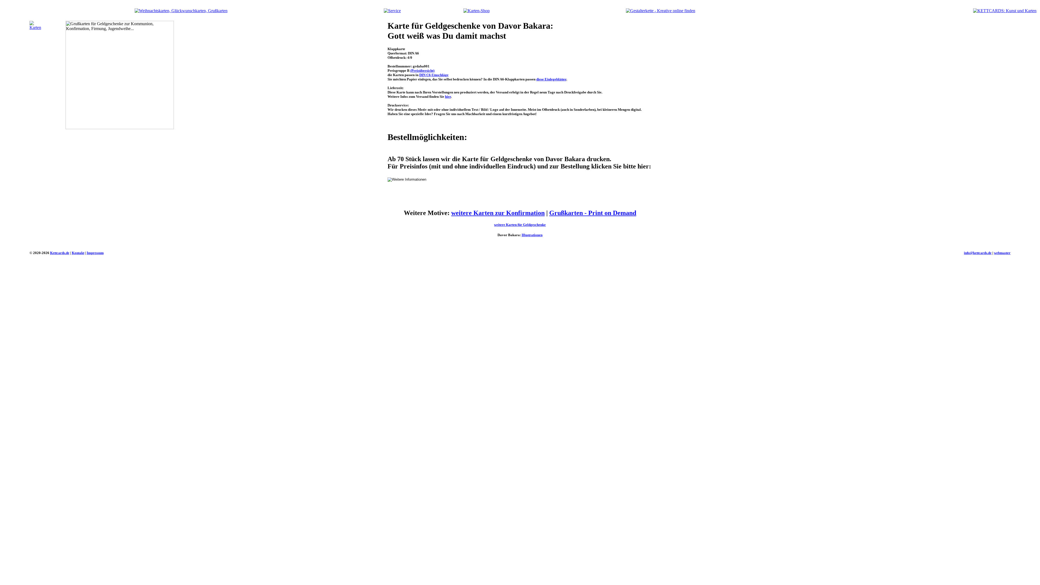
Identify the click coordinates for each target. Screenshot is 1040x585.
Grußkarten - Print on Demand (592, 212)
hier (448, 97)
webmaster (1002, 253)
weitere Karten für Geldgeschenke (520, 225)
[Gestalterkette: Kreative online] (660, 10)
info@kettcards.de (978, 253)
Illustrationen (532, 235)
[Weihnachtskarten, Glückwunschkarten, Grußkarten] (181, 10)
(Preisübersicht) (422, 71)
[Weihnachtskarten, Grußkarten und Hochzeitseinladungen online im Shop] (476, 10)
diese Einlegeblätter (551, 79)
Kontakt (78, 253)
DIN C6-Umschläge (433, 75)
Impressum (95, 253)
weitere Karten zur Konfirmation (498, 212)
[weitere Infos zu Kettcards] (392, 10)
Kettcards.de (59, 253)
